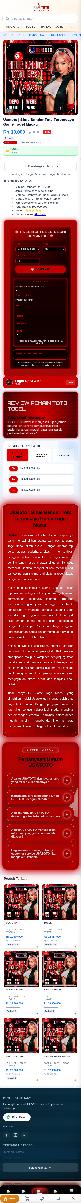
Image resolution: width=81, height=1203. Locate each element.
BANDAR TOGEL (52, 26)
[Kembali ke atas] (73, 1176)
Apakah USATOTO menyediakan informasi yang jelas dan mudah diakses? (33, 833)
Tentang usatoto (14, 1152)
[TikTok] (24, 1135)
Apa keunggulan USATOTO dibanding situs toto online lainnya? (35, 814)
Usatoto (13, 535)
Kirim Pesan (19, 1117)
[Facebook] (6, 1135)
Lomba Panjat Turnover (41, 456)
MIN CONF (21, 256)
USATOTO (12, 26)
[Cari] (7, 18)
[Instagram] (15, 1135)
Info (71, 382)
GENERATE (40, 269)
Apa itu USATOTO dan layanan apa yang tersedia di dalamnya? (35, 780)
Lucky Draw (17, 455)
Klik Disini (40, 214)
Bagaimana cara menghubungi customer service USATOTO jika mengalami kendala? (33, 854)
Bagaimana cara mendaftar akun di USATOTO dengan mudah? (35, 797)
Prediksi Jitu (63, 456)
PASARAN (21, 244)
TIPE (45, 244)
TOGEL (30, 26)
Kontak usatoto (13, 1158)
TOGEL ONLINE (59, 35)
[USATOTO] (40, 7)
